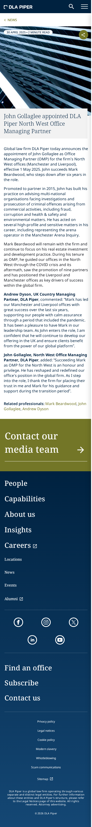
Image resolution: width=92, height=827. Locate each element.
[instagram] (46, 622)
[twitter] (73, 622)
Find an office (28, 667)
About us (19, 514)
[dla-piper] (18, 6)
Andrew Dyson (35, 408)
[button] (46, 445)
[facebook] (18, 622)
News (12, 20)
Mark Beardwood (60, 403)
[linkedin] (32, 640)
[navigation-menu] (84, 6)
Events (10, 585)
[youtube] (60, 640)
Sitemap (42, 779)
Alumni (11, 598)
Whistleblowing (46, 758)
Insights (18, 529)
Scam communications (46, 767)
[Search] (71, 6)
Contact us (22, 698)
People (15, 483)
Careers (17, 545)
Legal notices (46, 731)
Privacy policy (46, 721)
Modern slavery (46, 749)
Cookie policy (46, 740)
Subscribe (21, 683)
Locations (13, 559)
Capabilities (24, 498)
